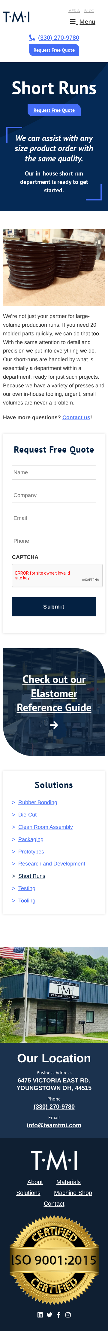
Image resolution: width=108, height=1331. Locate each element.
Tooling (26, 901)
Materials (68, 1182)
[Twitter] (49, 1315)
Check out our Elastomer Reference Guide (54, 693)
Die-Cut (27, 815)
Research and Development (51, 864)
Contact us (76, 417)
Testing (26, 888)
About (35, 1182)
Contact (54, 1203)
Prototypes (31, 852)
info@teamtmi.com (54, 1125)
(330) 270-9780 (54, 1106)
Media (74, 11)
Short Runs (31, 876)
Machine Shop (73, 1192)
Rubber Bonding (37, 802)
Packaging (31, 839)
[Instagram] (68, 1315)
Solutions (28, 1192)
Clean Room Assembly (45, 827)
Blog (89, 11)
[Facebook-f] (59, 1315)
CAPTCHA (25, 557)
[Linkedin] (40, 1315)
